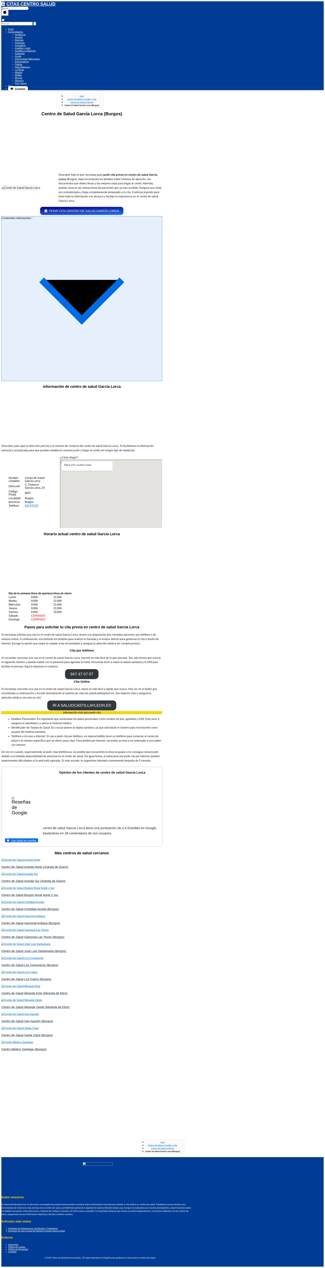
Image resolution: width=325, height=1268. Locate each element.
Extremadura (22, 61)
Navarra (19, 80)
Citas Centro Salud (31, 3)
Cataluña (20, 53)
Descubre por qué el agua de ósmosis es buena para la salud (36, 1231)
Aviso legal (13, 1244)
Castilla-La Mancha (25, 50)
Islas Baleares (22, 67)
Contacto (20, 88)
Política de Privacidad (18, 1249)
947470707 (32, 505)
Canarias (20, 42)
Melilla (18, 75)
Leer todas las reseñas (23, 840)
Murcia (18, 78)
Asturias (19, 40)
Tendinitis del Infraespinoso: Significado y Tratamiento (33, 1228)
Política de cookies (16, 1247)
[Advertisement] (82, 145)
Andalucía (20, 34)
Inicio (11, 29)
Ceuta (18, 56)
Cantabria (20, 45)
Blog (10, 86)
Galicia (18, 64)
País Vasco (21, 83)
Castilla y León (23, 48)
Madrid (18, 72)
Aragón (19, 37)
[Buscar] (4, 13)
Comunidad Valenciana (27, 59)
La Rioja (19, 69)
